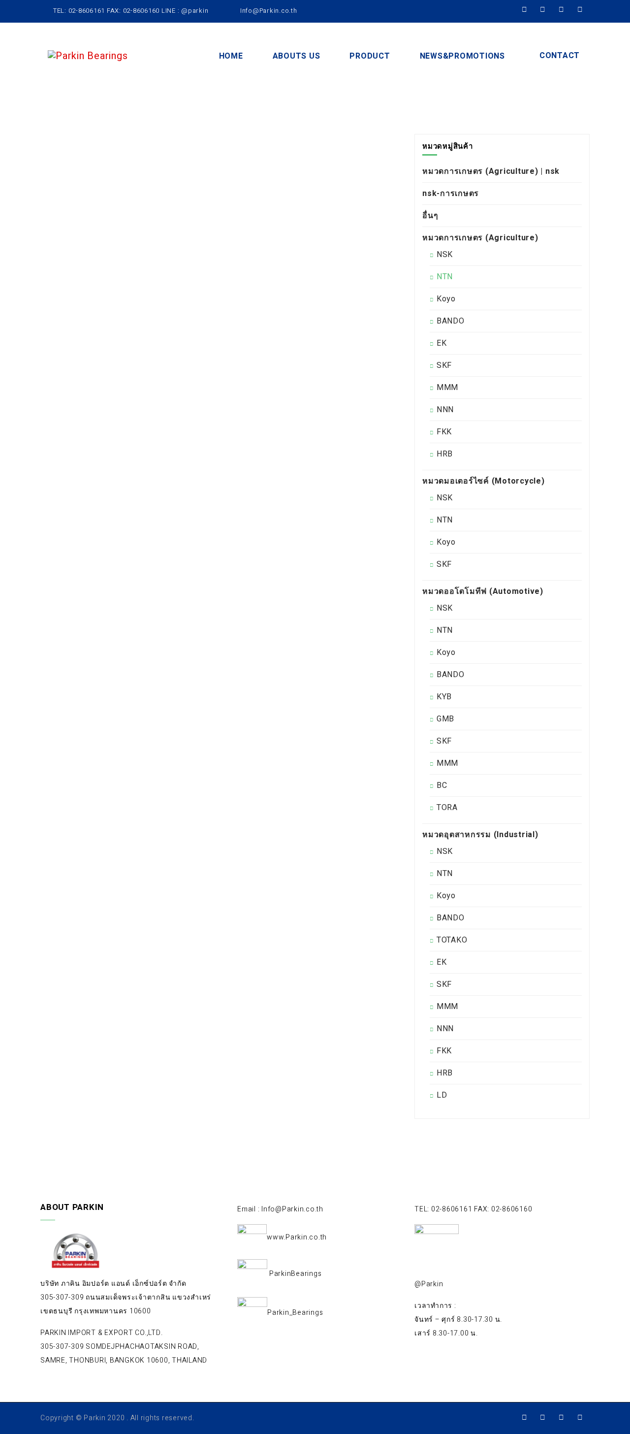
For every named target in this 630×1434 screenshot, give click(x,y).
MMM (447, 387)
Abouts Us (296, 56)
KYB (444, 697)
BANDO (451, 321)
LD (442, 1095)
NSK (445, 255)
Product (369, 56)
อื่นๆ (430, 216)
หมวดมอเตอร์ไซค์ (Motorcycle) (483, 481)
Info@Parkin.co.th (267, 10)
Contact (559, 56)
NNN (445, 410)
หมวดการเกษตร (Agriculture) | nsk (491, 171)
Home (231, 56)
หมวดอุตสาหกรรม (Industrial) (480, 835)
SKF (444, 365)
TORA (447, 808)
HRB (445, 454)
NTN (445, 277)
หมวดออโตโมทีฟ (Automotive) (482, 591)
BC (442, 785)
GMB (445, 719)
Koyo (446, 299)
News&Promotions (462, 56)
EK (442, 343)
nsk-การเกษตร (450, 193)
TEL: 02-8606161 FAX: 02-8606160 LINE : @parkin (130, 10)
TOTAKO (452, 940)
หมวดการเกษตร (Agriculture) (480, 238)
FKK (444, 432)
